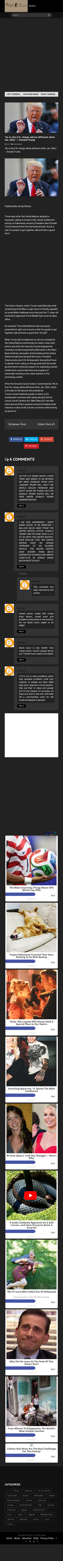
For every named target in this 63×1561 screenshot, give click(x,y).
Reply (21, 506)
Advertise (26, 1538)
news (20, 1514)
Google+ (48, 439)
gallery (24, 1510)
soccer (36, 1519)
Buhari (52, 1495)
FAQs (36, 1538)
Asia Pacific (12, 1495)
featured (11, 1510)
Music (9, 1514)
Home (9, 1538)
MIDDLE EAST (39, 1510)
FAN (40, 1505)
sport (46, 1519)
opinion (10, 1519)
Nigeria (31, 1514)
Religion (23, 1519)
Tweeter (33, 439)
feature (50, 1505)
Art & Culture (44, 1491)
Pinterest (32, 446)
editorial (42, 1500)
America (28, 1491)
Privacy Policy (47, 1538)
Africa (16, 1491)
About (17, 1538)
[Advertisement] (31, 55)
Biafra (25, 1495)
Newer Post (19, 424)
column (29, 1500)
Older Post (45, 424)
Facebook (17, 439)
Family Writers (25, 1505)
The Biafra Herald (39, 1535)
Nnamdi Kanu (47, 1514)
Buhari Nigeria (13, 1500)
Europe (10, 1505)
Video (10, 1524)
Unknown (21, 470)
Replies (23, 573)
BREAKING (38, 1495)
